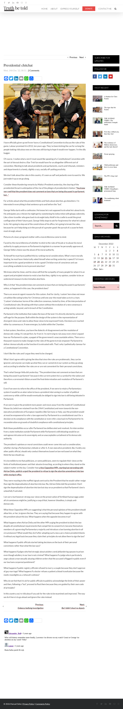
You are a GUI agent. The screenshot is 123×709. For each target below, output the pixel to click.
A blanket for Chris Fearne (110, 97)
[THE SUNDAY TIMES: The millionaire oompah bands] (97, 121)
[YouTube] (111, 76)
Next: (73, 606)
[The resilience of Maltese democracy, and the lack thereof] (97, 145)
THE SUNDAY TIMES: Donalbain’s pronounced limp (111, 189)
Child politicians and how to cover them (111, 166)
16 (110, 258)
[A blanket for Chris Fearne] (97, 99)
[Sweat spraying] (97, 157)
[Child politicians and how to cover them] (97, 168)
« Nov (95, 269)
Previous (73, 57)
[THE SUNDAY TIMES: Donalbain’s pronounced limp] (97, 190)
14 (102, 258)
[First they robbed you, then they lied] (97, 135)
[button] (115, 8)
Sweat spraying (109, 154)
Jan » (101, 269)
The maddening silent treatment (111, 199)
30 (110, 265)
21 (102, 262)
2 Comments (33, 70)
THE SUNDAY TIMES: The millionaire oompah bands (110, 121)
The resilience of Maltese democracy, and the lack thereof (111, 145)
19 (94, 262)
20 (98, 262)
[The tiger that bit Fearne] (97, 110)
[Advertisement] (61, 30)
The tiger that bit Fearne (110, 108)
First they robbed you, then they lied (111, 133)
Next (81, 57)
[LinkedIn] (105, 76)
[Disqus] (45, 659)
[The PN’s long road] (97, 179)
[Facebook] (95, 76)
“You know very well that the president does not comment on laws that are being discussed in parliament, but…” (44, 191)
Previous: (30, 606)
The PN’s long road (110, 176)
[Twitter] (100, 76)
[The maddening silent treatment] (97, 201)
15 (106, 258)
